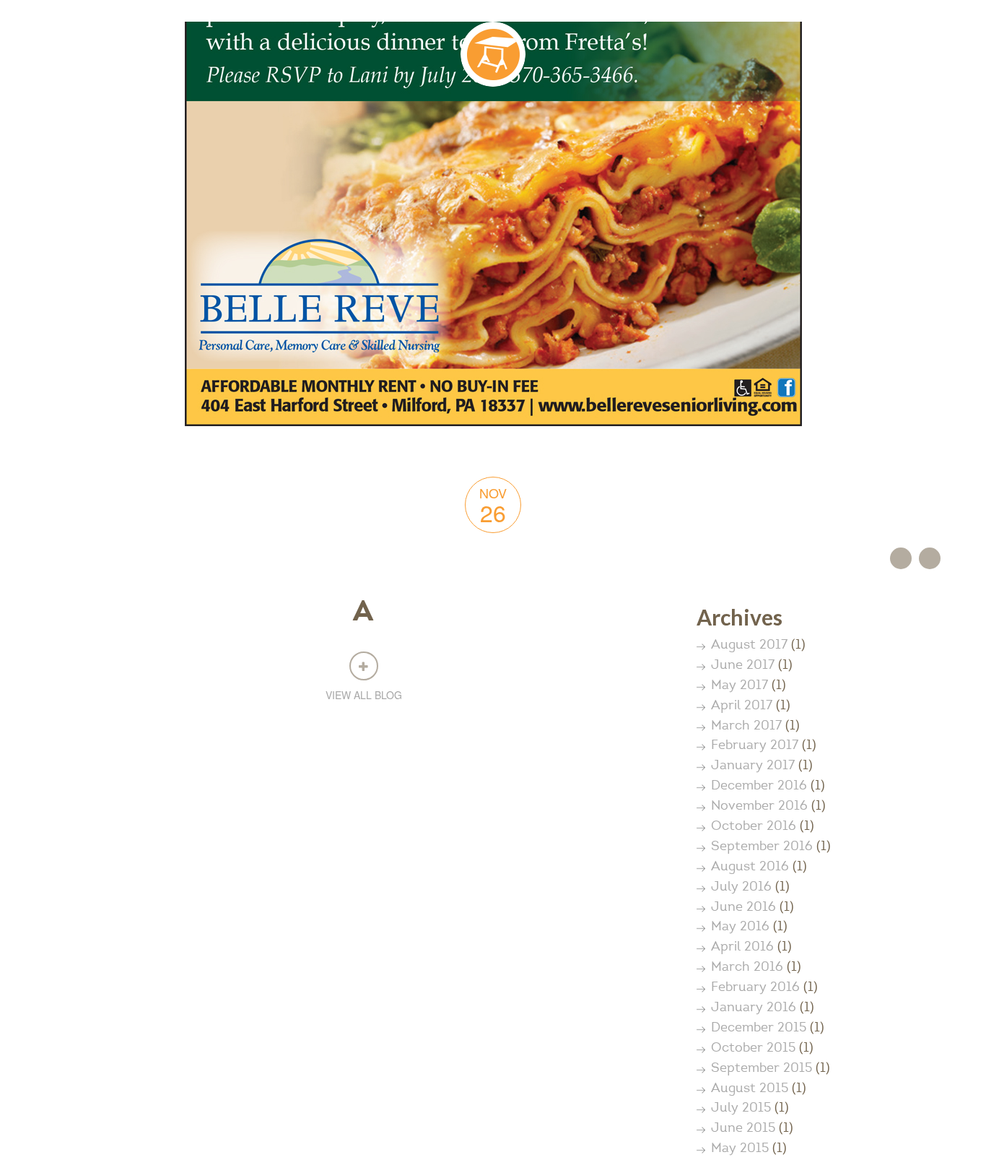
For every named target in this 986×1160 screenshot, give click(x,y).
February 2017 (754, 746)
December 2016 (759, 786)
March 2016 (747, 967)
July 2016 (741, 887)
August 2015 (749, 1089)
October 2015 (753, 1048)
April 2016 (742, 947)
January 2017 (753, 766)
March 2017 (746, 726)
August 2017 (749, 645)
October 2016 (753, 827)
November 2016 (759, 806)
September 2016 (762, 847)
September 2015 (761, 1068)
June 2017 (743, 665)
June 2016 (743, 907)
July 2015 (741, 1108)
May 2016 (740, 927)
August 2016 (750, 867)
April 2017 (741, 706)
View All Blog (364, 695)
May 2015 (740, 1149)
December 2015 (758, 1028)
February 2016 (755, 988)
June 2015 (743, 1128)
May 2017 (739, 686)
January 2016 (753, 1008)
